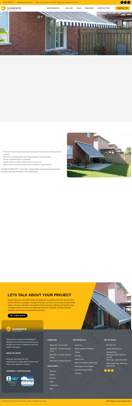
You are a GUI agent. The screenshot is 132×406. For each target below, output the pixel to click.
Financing (89, 8)
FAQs (79, 8)
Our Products (53, 8)
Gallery (69, 8)
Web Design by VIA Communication (118, 401)
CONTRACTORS (104, 8)
